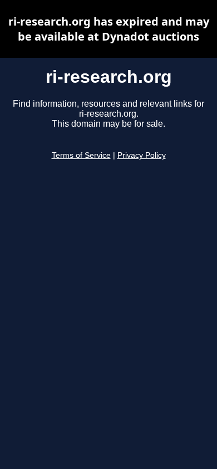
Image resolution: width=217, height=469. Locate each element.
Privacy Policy (141, 155)
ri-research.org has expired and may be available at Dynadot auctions (108, 29)
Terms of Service (81, 155)
